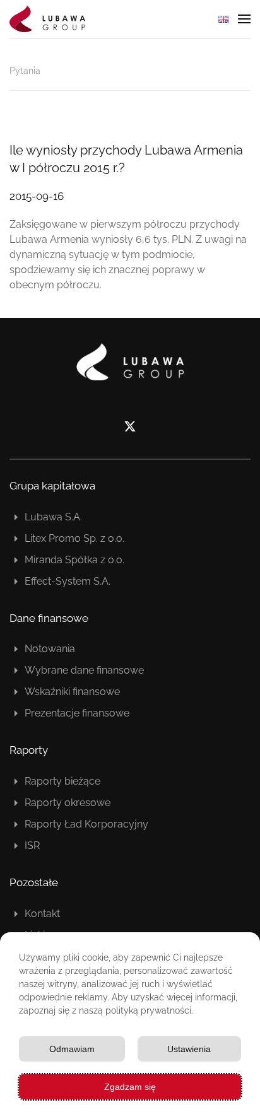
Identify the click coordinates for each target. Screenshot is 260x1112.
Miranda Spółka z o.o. (74, 560)
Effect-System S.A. (67, 581)
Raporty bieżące (62, 781)
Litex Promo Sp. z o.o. (74, 538)
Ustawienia (189, 1049)
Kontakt (42, 914)
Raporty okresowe (67, 803)
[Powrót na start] (47, 19)
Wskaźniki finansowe (72, 692)
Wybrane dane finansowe (84, 670)
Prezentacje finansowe (77, 713)
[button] (244, 19)
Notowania (50, 649)
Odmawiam (72, 1049)
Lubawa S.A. (53, 517)
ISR (32, 846)
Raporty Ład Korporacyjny (86, 824)
